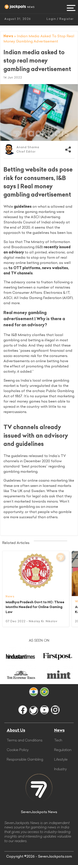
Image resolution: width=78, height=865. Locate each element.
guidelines (23, 206)
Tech (58, 740)
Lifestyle (61, 759)
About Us (16, 730)
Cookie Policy (18, 750)
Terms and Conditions (24, 740)
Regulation (63, 750)
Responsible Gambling (25, 759)
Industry (60, 769)
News (8, 36)
